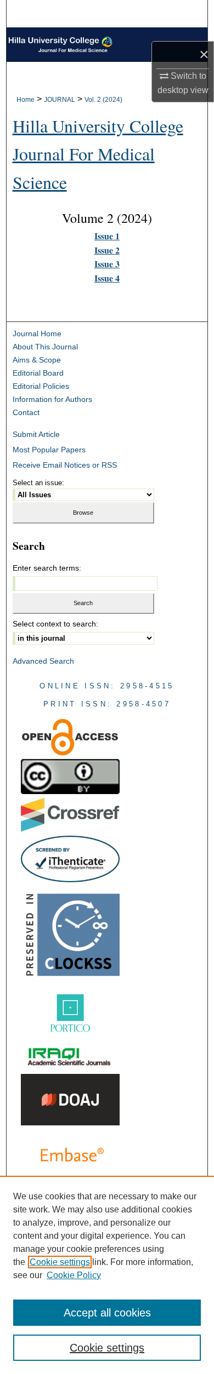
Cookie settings (60, 1262)
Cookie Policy (74, 1275)
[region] (107, 1275)
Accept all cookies (107, 1313)
